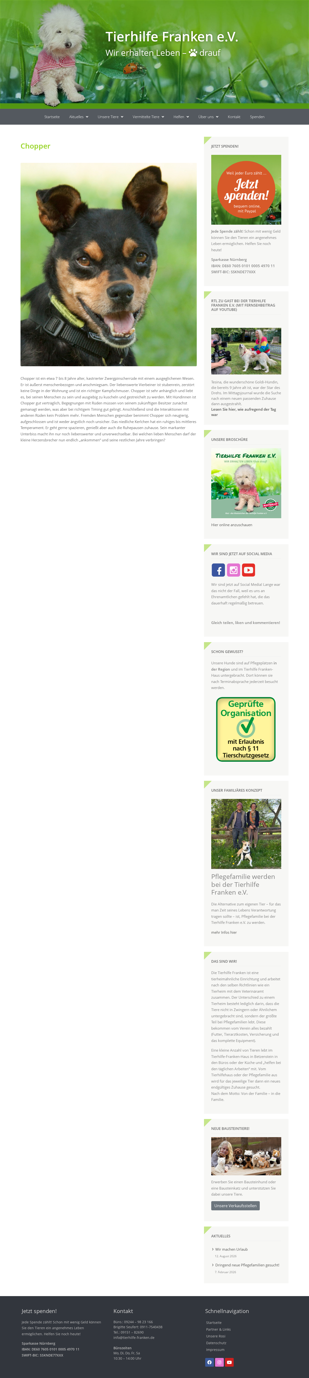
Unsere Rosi (215, 1336)
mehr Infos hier (224, 932)
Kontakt (234, 116)
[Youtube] (229, 1362)
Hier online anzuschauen (231, 524)
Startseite (52, 116)
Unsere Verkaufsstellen (235, 1205)
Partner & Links (218, 1329)
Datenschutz (216, 1343)
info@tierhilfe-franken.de (133, 1337)
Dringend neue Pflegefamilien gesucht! (247, 1265)
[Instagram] (219, 1362)
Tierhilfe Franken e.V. (172, 36)
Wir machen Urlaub (231, 1249)
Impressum (215, 1349)
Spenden (257, 116)
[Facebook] (209, 1362)
